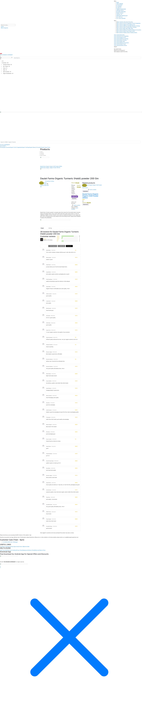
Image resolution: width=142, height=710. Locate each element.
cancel (2, 26)
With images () (53, 246)
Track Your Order (3, 550)
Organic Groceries (6, 147)
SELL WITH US (119, 17)
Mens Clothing (133, 27)
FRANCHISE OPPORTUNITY (122, 15)
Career (7, 546)
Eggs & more (132, 24)
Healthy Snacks (134, 32)
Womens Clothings (136, 25)
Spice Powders (43, 155)
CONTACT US (119, 14)
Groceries (131, 21)
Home (1, 147)
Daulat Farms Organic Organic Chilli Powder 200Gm (90, 196)
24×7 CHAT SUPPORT (121, 18)
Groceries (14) (5, 62)
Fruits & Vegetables (136, 23)
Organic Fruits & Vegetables (16, 147)
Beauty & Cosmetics (137, 29)
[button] (3, 146)
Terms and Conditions (11, 550)
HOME (117, 2)
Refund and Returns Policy (39, 550)
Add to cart (74, 196)
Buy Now (74, 198)
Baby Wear (131, 28)
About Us (4, 546)
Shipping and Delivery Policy (28, 550)
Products (42, 152)
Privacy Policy (19, 550)
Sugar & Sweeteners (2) (7, 73)
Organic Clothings (25, 147)
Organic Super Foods (45, 147)
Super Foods (132, 31)
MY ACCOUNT (119, 5)
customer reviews (49, 181)
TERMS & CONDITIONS (121, 9)
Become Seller (26, 546)
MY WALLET (118, 7)
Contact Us (21, 546)
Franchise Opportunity (14, 546)
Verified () (62, 246)
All (2, 61)
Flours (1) (4, 68)
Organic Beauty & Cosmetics (35, 147)
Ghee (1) (4, 69)
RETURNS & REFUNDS (121, 11)
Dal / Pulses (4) (6, 66)
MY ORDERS (118, 6)
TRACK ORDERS (119, 3)
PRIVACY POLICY (119, 13)
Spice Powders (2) (6, 71)
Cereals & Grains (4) (7, 64)
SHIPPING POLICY (120, 10)
